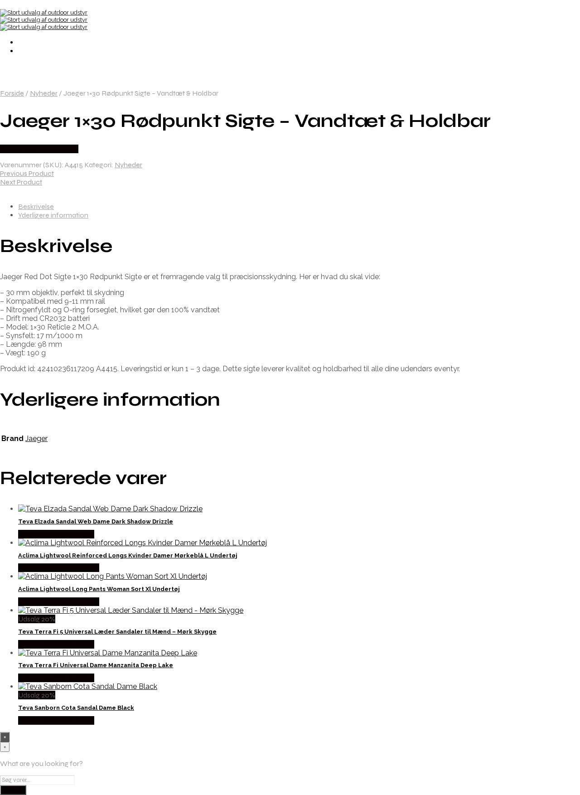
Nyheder (44, 93)
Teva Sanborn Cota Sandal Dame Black (76, 707)
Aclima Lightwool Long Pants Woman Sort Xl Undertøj (99, 589)
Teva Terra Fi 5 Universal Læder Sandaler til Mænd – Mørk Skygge (117, 631)
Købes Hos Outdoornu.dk (58, 567)
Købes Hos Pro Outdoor (56, 534)
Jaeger (36, 438)
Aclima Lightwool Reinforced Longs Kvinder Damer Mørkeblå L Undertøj (127, 555)
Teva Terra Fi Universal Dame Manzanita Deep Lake (95, 665)
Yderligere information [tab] (53, 215)
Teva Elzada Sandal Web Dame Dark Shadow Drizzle (95, 521)
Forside (12, 93)
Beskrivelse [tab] (36, 206)
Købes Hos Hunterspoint (39, 149)
